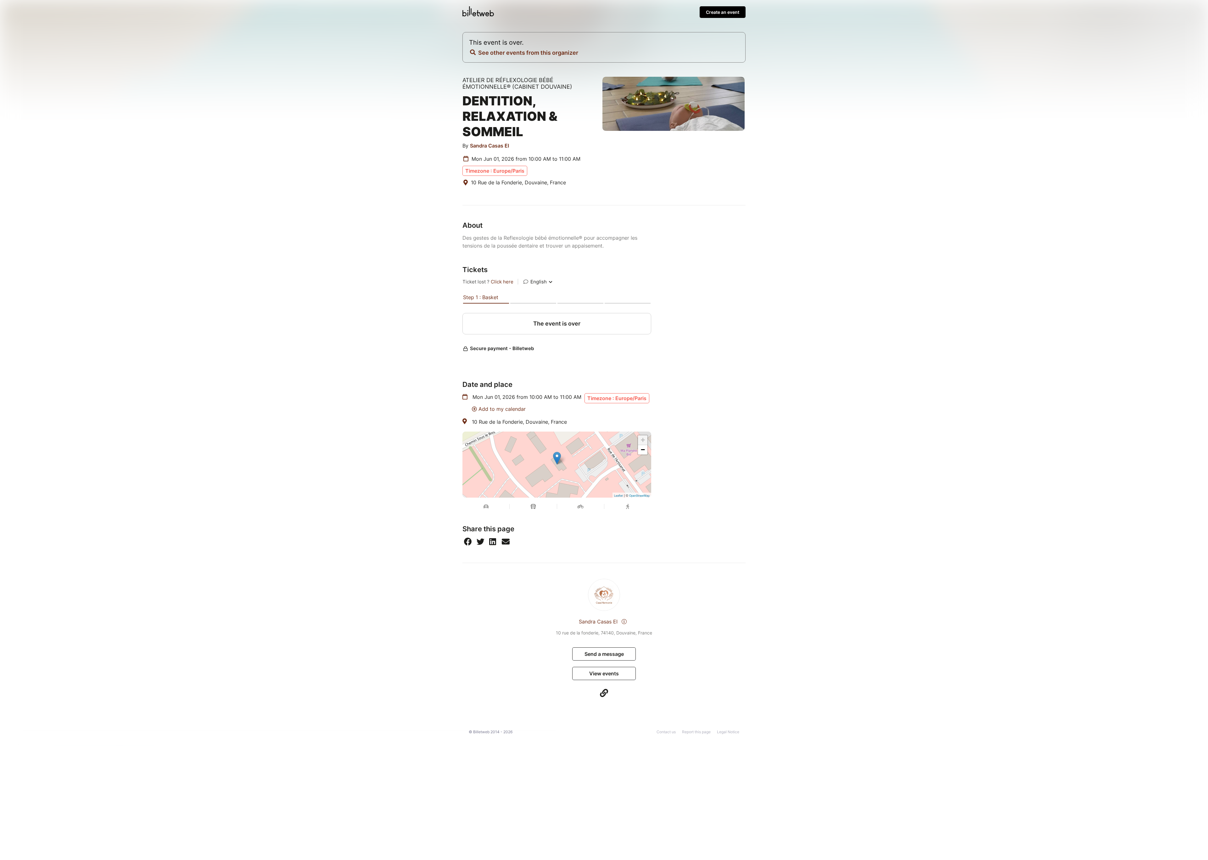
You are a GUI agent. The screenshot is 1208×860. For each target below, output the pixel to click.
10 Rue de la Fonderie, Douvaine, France (519, 422)
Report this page (696, 731)
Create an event (722, 12)
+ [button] (643, 440)
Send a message (604, 654)
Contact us (666, 731)
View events (604, 673)
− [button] (643, 450)
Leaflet (618, 496)
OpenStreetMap (639, 496)
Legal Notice (728, 731)
